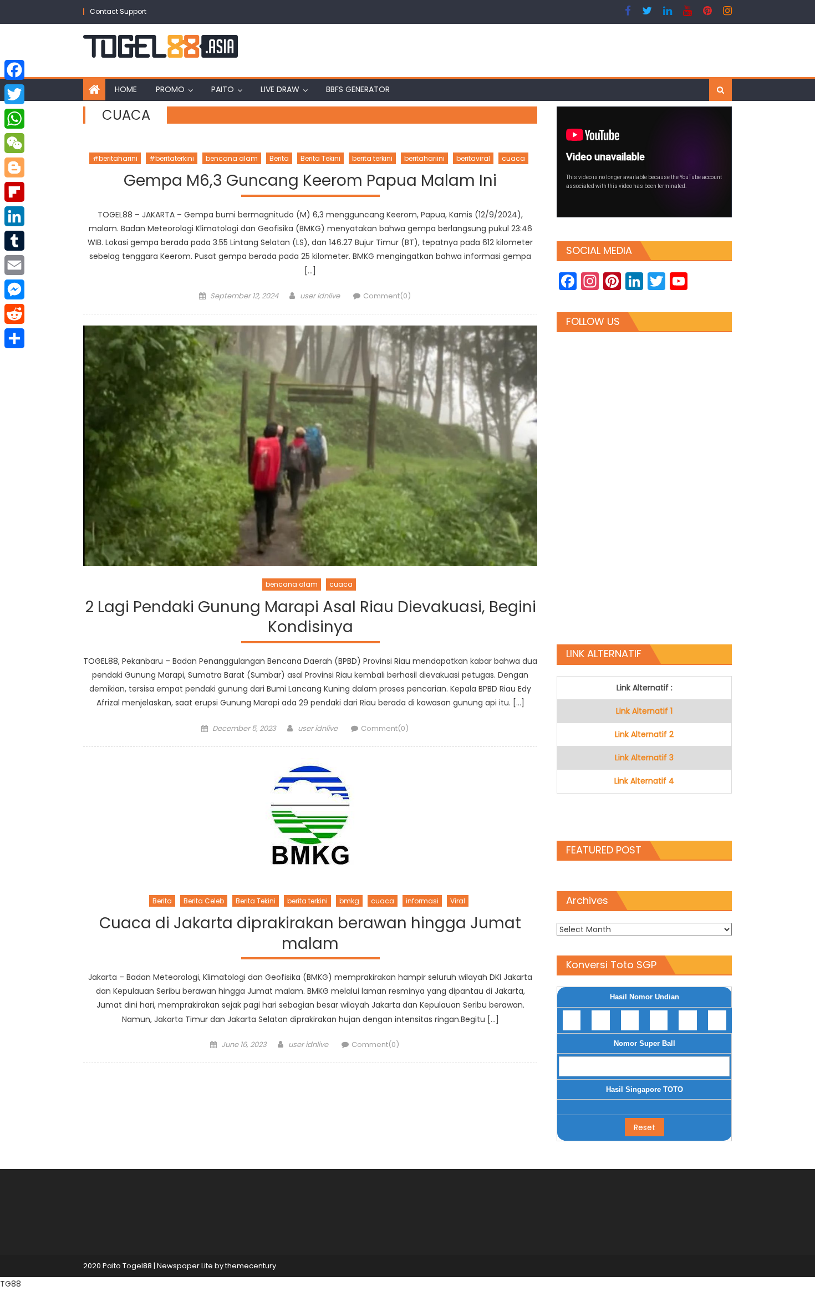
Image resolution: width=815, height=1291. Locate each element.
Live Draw (280, 89)
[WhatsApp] (14, 118)
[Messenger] (14, 289)
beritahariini (424, 158)
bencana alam (232, 158)
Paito (222, 89)
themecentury (250, 1265)
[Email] (14, 265)
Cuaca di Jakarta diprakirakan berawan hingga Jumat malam (310, 933)
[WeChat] (14, 143)
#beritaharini (115, 158)
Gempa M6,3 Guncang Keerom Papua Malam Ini (310, 181)
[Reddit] (14, 314)
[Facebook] (14, 70)
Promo (170, 89)
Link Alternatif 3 (644, 757)
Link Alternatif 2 (644, 734)
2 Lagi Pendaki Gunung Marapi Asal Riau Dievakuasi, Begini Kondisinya (310, 617)
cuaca (513, 158)
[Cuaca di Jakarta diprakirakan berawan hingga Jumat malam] (310, 820)
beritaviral (473, 158)
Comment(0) (387, 296)
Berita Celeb (204, 901)
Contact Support (118, 11)
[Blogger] (14, 167)
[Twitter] (14, 94)
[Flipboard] (14, 192)
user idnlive (320, 296)
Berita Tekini (320, 158)
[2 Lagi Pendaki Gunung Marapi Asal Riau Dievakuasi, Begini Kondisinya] (310, 446)
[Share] (14, 338)
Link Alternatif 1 (644, 710)
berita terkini (372, 158)
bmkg (349, 901)
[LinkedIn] (14, 216)
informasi (422, 901)
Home (126, 89)
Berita (279, 158)
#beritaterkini (171, 158)
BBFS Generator (358, 89)
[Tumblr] (14, 240)
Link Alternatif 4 (644, 780)
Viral (457, 901)
